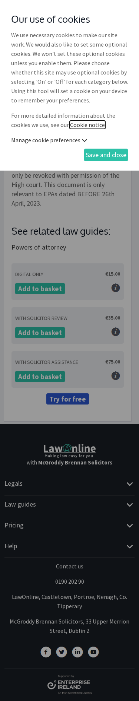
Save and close (106, 155)
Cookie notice (87, 125)
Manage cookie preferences (46, 140)
